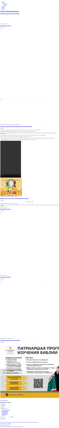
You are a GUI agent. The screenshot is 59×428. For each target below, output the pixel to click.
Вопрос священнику (5, 412)
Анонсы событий (4, 414)
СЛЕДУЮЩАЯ (2, 404)
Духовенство (6, 3)
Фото (3, 7)
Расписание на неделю (5, 25)
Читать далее (4, 400)
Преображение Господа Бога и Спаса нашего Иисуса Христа (14, 198)
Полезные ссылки (4, 413)
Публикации (4, 6)
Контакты (3, 9)
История (5, 4)
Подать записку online (5, 410)
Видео (3, 8)
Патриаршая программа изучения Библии (10, 340)
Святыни (5, 5)
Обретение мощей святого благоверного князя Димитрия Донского (16, 126)
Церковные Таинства (5, 411)
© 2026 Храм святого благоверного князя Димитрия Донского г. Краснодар (11, 426)
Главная (3, 2)
